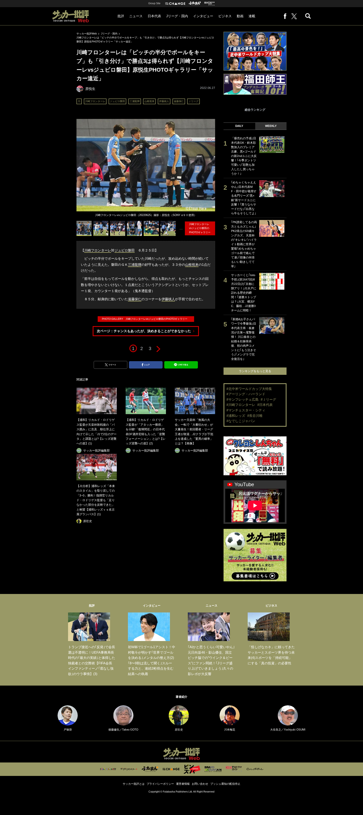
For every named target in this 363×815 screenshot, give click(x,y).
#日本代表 (265, 405)
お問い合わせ (200, 783)
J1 (79, 101)
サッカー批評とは (134, 783)
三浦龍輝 (135, 101)
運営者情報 (183, 783)
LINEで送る (183, 365)
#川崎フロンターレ (240, 405)
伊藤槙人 (164, 101)
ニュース (136, 16)
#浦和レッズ (235, 415)
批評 (120, 16)
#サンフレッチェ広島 (242, 399)
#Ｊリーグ (268, 399)
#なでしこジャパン (240, 421)
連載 (252, 16)
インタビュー (203, 16)
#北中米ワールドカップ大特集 (249, 389)
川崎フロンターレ (95, 101)
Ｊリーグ (193, 101)
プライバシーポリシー (160, 783)
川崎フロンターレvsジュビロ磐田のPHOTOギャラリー (201, 228)
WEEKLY (271, 126)
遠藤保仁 (179, 101)
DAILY (239, 126)
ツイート (112, 365)
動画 (240, 16)
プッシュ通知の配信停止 (225, 783)
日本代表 (154, 16)
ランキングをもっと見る (255, 371)
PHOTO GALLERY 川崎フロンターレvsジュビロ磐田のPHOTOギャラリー (146, 318)
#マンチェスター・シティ (245, 410)
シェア (147, 365)
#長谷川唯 (255, 415)
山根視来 (149, 101)
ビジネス (225, 16)
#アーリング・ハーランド (245, 394)
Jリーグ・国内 (177, 16)
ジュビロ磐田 (117, 101)
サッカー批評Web (86, 33)
